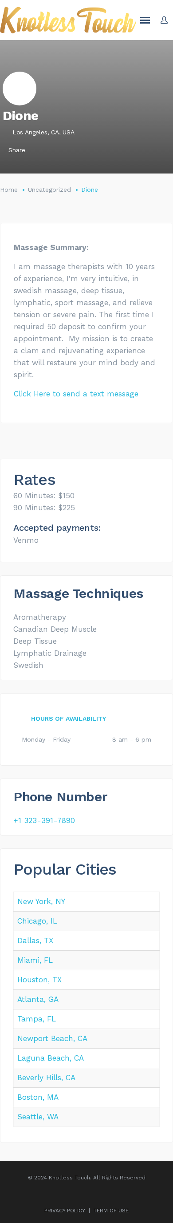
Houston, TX (39, 979)
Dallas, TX (35, 940)
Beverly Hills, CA (46, 1077)
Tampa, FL (36, 1018)
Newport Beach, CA (52, 1038)
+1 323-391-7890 (44, 820)
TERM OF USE (111, 1210)
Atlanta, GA (38, 999)
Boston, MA (38, 1097)
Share (16, 149)
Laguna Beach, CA (50, 1057)
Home (9, 189)
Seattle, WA (38, 1116)
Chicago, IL (37, 920)
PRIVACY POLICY (64, 1210)
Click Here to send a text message (76, 393)
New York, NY (41, 901)
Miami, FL (35, 960)
